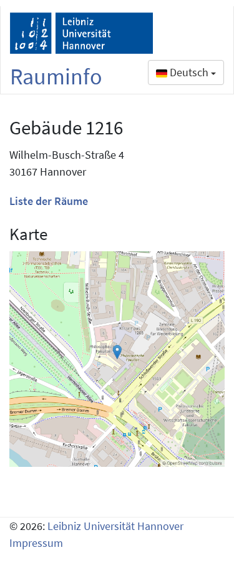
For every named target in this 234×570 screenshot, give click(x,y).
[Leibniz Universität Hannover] (81, 33)
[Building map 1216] (117, 359)
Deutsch (189, 72)
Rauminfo (56, 76)
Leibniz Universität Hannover (115, 526)
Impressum (36, 543)
